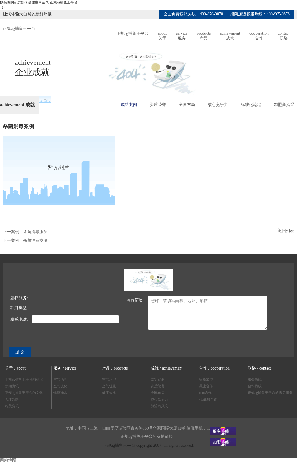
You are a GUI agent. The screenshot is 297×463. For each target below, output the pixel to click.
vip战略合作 (208, 399)
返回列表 (286, 230)
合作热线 (255, 386)
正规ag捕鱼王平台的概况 (24, 379)
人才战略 (12, 399)
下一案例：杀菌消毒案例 (25, 240)
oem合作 (205, 393)
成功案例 (129, 104)
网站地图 (8, 460)
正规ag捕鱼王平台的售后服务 (270, 393)
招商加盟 (206, 379)
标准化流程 (251, 104)
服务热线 (255, 379)
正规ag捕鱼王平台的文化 (24, 393)
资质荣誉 (158, 104)
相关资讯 (12, 406)
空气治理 (60, 379)
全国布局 (187, 104)
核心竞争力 (218, 104)
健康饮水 (109, 393)
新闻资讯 (12, 386)
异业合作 (206, 386)
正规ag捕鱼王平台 (19, 28)
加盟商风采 (284, 104)
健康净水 (60, 393)
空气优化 (60, 386)
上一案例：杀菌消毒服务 (25, 232)
